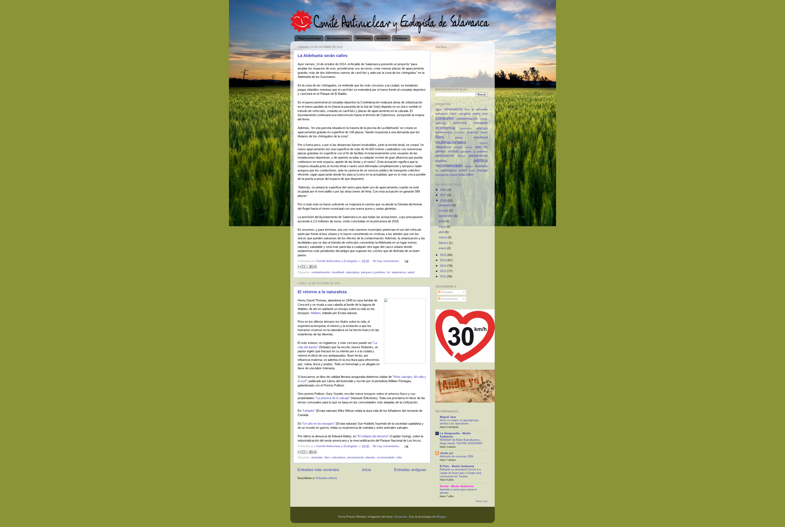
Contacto (401, 38)
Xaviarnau (400, 516)
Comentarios (449, 298)
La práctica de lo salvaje (333, 398)
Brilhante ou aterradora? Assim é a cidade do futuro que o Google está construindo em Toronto (460, 473)
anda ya (469, 109)
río (388, 272)
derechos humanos (470, 123)
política (480, 160)
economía (445, 127)
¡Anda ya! (446, 453)
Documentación (338, 38)
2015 (443, 254)
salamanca (399, 272)
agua (438, 109)
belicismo (441, 113)
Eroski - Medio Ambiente (457, 486)
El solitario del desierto (373, 436)
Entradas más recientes (318, 470)
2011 (443, 276)
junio (442, 221)
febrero (444, 242)
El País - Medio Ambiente (457, 466)
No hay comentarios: (386, 261)
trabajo (483, 170)
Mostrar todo (482, 501)
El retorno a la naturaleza (322, 292)
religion (469, 166)
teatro (472, 170)
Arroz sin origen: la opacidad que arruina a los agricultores (459, 422)
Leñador (308, 410)
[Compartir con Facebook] (311, 267)
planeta (370, 457)
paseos (462, 155)
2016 (443, 200)
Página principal (309, 38)
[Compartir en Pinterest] (315, 267)
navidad (458, 147)
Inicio (366, 470)
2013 (443, 265)
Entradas (446, 292)
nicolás (468, 147)
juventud (472, 132)
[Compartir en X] (307, 267)
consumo (444, 118)
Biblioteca (363, 38)
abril (442, 232)
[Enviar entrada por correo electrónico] (405, 261)
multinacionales (450, 142)
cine (485, 113)
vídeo (469, 174)
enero (443, 248)
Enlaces (382, 38)
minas (459, 137)
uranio (454, 174)
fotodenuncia (443, 132)
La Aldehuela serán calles (323, 55)
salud (410, 272)
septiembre (446, 215)
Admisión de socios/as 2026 (456, 456)
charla (476, 113)
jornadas (460, 132)
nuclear (453, 151)
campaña (464, 113)
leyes (484, 132)
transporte (442, 174)
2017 (443, 195)
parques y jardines (373, 272)
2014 (443, 260)
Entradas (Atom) (326, 478)
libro (327, 457)
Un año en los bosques (318, 423)
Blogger (441, 516)
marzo (443, 237)
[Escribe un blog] (303, 267)
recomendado (386, 457)
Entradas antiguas (410, 470)
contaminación (320, 272)
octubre (444, 210)
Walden (316, 313)
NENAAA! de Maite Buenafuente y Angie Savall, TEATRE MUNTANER (461, 441)
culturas (440, 123)
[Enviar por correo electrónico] (299, 267)
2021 (443, 189)
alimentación (453, 109)
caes (453, 113)
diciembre (445, 205)
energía (482, 128)
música (484, 143)
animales (317, 457)
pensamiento (355, 457)
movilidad (338, 272)
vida (399, 457)
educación (466, 128)
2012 (443, 271)
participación (444, 155)
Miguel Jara (448, 416)
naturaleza (352, 272)
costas (484, 118)
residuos (481, 166)
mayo (443, 226)
